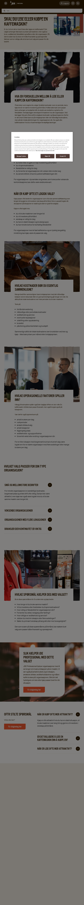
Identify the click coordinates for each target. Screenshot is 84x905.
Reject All (47, 156)
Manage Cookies (21, 156)
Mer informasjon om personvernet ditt (45, 150)
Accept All (63, 156)
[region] (42, 146)
